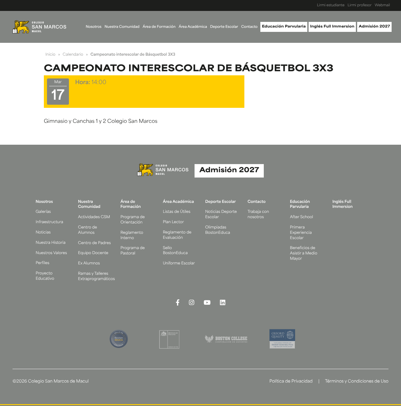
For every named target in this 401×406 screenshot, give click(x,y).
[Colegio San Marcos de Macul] (39, 26)
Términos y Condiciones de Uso (356, 382)
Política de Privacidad (291, 382)
